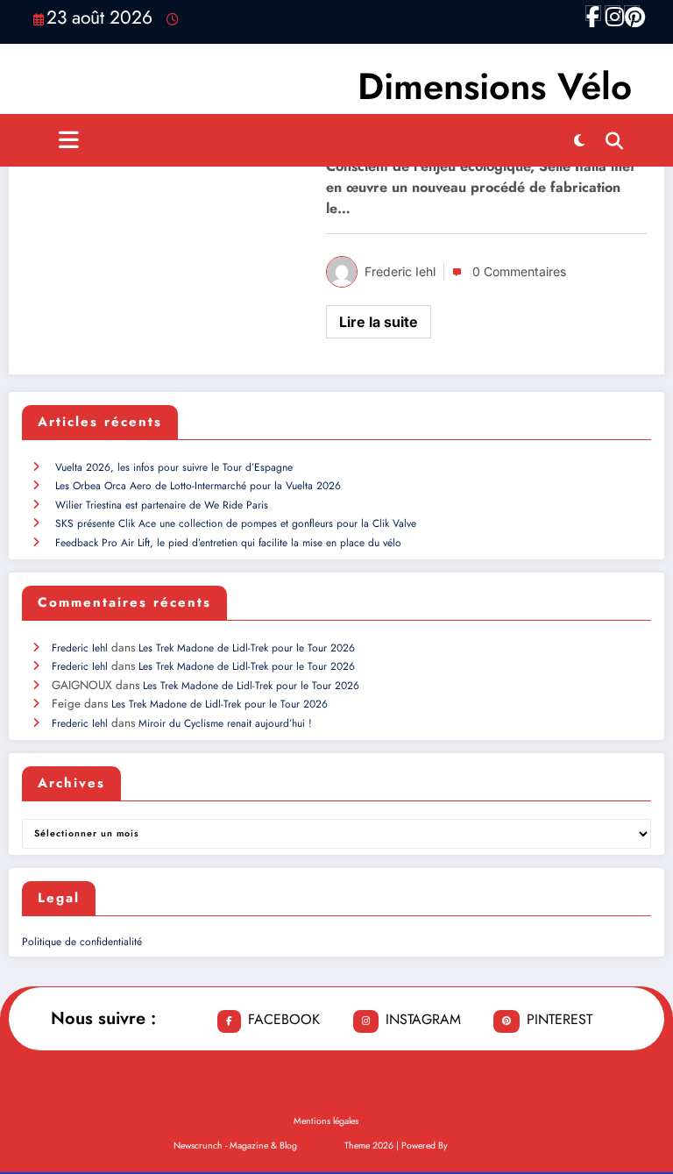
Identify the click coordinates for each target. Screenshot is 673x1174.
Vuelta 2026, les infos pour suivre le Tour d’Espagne (174, 467)
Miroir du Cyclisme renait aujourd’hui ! (225, 723)
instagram (423, 1019)
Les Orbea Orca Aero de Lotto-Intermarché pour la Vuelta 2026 (198, 486)
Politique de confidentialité (82, 942)
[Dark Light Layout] (579, 140)
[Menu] (69, 140)
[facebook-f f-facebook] (593, 13)
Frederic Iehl (400, 271)
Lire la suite (378, 322)
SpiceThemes (475, 1145)
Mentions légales (326, 1121)
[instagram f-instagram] (612, 13)
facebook (284, 1019)
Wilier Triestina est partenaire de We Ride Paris (161, 505)
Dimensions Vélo (495, 86)
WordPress (321, 1145)
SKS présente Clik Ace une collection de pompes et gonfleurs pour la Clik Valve (235, 523)
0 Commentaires (519, 271)
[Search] (614, 140)
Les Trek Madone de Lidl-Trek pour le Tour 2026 (246, 648)
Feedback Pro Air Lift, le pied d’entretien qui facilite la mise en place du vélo (228, 543)
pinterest (559, 1019)
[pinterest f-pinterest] (632, 13)
